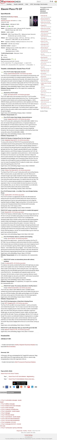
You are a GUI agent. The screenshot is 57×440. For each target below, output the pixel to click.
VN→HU (18, 329)
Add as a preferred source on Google (21, 383)
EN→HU (20, 73)
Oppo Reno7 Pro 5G (45, 70)
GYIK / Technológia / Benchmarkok (38, 4)
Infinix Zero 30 (44, 38)
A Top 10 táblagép (5, 413)
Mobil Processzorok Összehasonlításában (25, 362)
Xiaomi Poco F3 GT (6, 373)
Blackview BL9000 (44, 31)
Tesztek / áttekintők (18, 4)
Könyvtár (29, 430)
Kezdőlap (9, 4)
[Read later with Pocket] (25, 387)
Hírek (26, 4)
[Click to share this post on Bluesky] (14, 387)
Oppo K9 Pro (43, 76)
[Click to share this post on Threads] (10, 387)
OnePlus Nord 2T (44, 60)
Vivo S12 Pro (43, 63)
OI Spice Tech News (10, 170)
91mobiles (7, 263)
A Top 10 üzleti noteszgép (7, 407)
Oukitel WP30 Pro (44, 35)
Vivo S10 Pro (43, 103)
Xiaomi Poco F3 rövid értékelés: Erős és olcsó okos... (22, 379)
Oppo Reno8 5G (44, 57)
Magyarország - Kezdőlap (22, 430)
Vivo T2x (42, 54)
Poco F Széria (14, 16)
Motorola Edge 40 (44, 47)
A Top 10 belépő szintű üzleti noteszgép (11, 405)
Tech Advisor (11, 94)
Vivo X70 (43, 87)
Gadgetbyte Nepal (9, 140)
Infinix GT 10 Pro (44, 41)
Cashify (6, 195)
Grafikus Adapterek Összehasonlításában (25, 344)
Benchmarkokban (11, 346)
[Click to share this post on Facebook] (6, 387)
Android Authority (12, 73)
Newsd (6, 212)
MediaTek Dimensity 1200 (7, 20)
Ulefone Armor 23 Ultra (45, 28)
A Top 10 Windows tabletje (7, 415)
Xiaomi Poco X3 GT (45, 100)
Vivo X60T (43, 97)
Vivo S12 (43, 67)
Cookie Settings (28, 435)
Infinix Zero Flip (44, 15)
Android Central (11, 288)
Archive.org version (27, 73)
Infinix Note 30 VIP (44, 44)
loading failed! (3, 392)
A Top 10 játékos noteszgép (8, 404)
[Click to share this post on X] (17, 387)
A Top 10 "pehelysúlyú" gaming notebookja (11, 427)
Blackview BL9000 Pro (45, 19)
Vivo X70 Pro (43, 91)
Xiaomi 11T (43, 94)
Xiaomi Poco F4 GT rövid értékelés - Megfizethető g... (22, 376)
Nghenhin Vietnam (9, 329)
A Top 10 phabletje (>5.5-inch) (8, 422)
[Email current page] (36, 387)
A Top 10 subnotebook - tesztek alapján (10, 416)
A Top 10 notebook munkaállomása (9, 409)
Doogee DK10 (44, 25)
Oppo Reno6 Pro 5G (45, 107)
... (55, 4)
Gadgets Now (11, 119)
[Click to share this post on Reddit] (21, 387)
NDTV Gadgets (8, 303)
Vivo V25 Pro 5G (44, 51)
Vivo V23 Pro (43, 73)
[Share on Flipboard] (28, 387)
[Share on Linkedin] (32, 387)
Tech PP (10, 238)
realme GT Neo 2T (44, 80)
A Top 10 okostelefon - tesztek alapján (10, 411)
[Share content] (3, 387)
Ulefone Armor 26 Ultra (45, 22)
